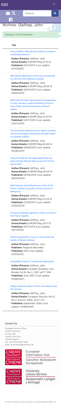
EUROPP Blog (35, 62)
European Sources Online (22, 402)
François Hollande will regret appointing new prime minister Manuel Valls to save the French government (32, 161)
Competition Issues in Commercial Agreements (32, 261)
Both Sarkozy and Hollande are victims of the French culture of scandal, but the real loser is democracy (31, 188)
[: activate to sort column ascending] (6, 45)
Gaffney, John (37, 58)
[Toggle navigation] (54, 4)
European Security (38, 296)
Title (14, 45)
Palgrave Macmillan (33, 247)
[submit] (55, 13)
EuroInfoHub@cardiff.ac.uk (22, 345)
